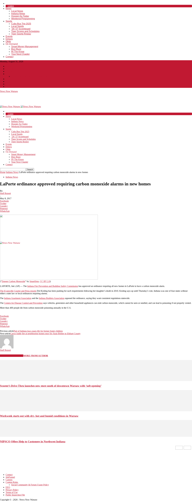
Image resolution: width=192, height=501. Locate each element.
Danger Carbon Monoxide (13, 281)
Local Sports (17, 26)
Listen (10, 6)
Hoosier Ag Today (20, 16)
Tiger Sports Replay (21, 34)
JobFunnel (10, 69)
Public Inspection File (15, 86)
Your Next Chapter (20, 54)
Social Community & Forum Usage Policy (30, 76)
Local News (17, 11)
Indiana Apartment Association (17, 298)
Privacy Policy (12, 81)
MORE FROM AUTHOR (35, 355)
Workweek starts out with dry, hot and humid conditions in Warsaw (39, 415)
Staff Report (5, 193)
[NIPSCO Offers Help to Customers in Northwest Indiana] (96, 436)
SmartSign (34, 281)
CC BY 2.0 (45, 281)
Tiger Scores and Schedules (25, 31)
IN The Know (17, 51)
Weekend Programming (23, 18)
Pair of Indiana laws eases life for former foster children (38, 331)
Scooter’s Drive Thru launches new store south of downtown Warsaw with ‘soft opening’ (50, 385)
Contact (9, 56)
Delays (9, 39)
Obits (8, 41)
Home (2, 172)
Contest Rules (12, 74)
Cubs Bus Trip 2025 (21, 24)
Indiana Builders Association (51, 298)
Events (9, 36)
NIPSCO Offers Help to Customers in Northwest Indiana (32, 441)
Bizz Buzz (16, 49)
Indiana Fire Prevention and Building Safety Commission (52, 286)
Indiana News (18, 13)
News (8, 8)
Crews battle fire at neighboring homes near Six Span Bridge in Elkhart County (45, 333)
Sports (9, 21)
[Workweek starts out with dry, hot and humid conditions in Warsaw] (96, 410)
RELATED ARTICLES (11, 355)
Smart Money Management (24, 46)
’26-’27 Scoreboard (20, 29)
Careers (9, 71)
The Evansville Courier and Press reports (18, 291)
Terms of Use (12, 84)
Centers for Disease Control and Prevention (23, 303)
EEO (8, 79)
